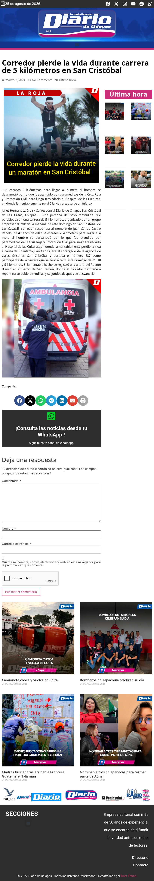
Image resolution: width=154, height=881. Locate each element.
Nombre (9, 528)
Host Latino (128, 876)
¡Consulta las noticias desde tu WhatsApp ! (51, 431)
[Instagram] (125, 4)
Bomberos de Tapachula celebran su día (112, 680)
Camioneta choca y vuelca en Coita (30, 680)
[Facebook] (108, 4)
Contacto (140, 865)
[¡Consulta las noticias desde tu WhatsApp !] (51, 416)
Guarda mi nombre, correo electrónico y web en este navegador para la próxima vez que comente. (51, 564)
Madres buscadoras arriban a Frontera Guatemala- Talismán (33, 774)
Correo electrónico (16, 543)
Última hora (67, 80)
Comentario (11, 480)
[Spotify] (141, 4)
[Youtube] (133, 4)
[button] (77, 45)
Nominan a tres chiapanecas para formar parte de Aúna (113, 774)
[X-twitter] (116, 4)
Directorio (140, 857)
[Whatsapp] (150, 4)
